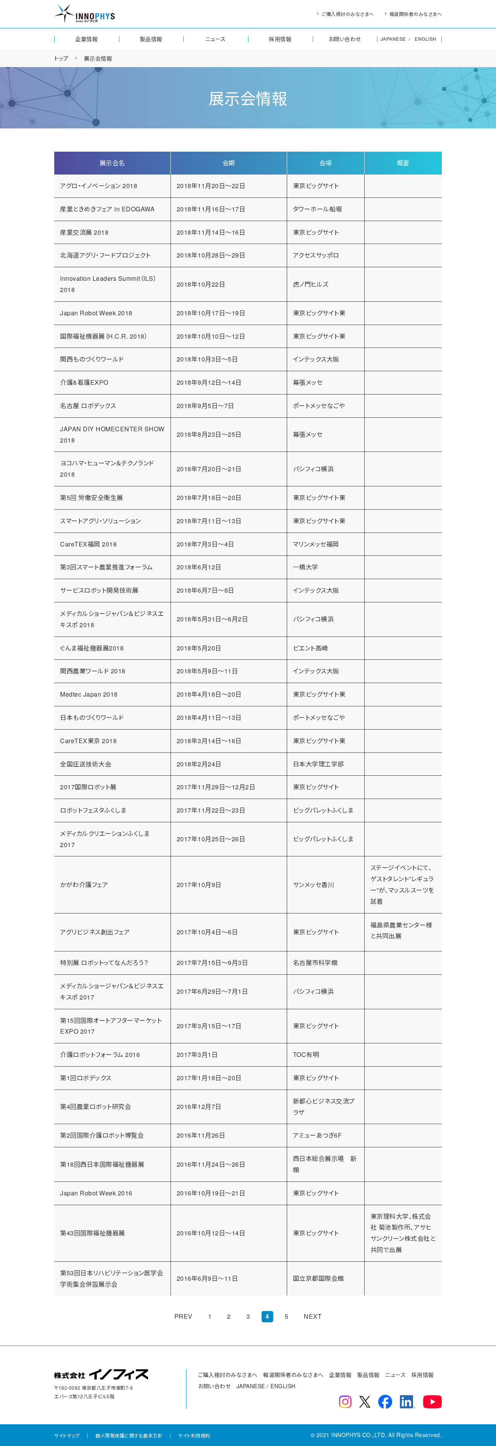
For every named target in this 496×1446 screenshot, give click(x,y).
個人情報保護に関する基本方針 (128, 1435)
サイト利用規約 (194, 1435)
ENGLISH (426, 38)
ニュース (215, 39)
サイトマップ (66, 1435)
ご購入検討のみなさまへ (348, 14)
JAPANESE (393, 38)
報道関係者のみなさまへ (415, 14)
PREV (183, 1316)
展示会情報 (98, 58)
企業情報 (86, 39)
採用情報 (280, 39)
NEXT (313, 1316)
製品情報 (151, 39)
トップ (61, 58)
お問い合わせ (345, 39)
